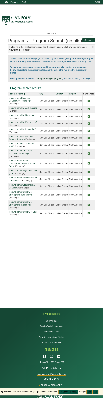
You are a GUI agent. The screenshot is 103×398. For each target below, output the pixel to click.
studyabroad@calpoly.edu (49, 79)
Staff (24, 2)
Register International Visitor (51, 337)
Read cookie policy (68, 392)
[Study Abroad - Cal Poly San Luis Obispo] (52, 20)
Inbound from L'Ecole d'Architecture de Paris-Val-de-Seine (22, 164)
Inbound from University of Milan (23, 212)
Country (59, 94)
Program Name (17, 94)
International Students (51, 343)
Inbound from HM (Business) (21, 115)
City (41, 94)
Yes (89, 392)
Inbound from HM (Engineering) (23, 122)
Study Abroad (51, 321)
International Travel (51, 332)
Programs (14, 2)
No (95, 392)
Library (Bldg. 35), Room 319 (51, 362)
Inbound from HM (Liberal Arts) (22, 129)
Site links (51, 33)
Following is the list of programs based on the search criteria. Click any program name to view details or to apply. (51, 48)
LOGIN (97, 2)
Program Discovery (51, 385)
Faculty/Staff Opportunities (51, 326)
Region (72, 94)
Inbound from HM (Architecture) (23, 108)
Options (88, 40)
